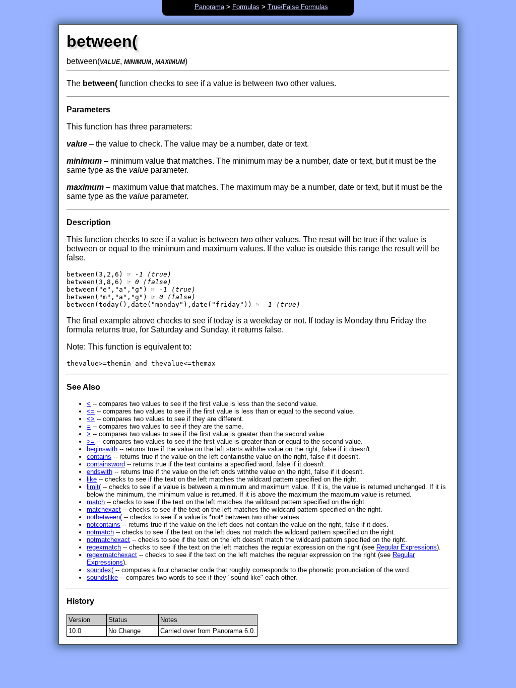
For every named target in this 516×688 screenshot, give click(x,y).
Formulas (246, 7)
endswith (99, 471)
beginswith (102, 449)
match (96, 502)
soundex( (100, 570)
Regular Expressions (406, 547)
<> (91, 419)
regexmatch (104, 547)
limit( (94, 487)
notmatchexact (108, 539)
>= (91, 441)
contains (99, 456)
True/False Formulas (298, 7)
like (92, 479)
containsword (106, 464)
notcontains (103, 524)
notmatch (100, 532)
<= (91, 411)
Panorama (209, 7)
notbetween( (104, 517)
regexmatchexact (112, 555)
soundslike (102, 577)
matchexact (104, 509)
